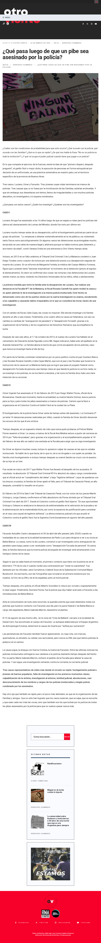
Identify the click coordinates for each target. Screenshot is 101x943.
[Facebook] (83, 24)
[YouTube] (96, 24)
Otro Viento (21, 43)
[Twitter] (87, 24)
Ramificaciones (54, 763)
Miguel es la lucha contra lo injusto (55, 791)
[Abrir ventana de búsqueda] (4, 23)
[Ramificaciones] (37, 769)
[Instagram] (91, 24)
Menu (7, 17)
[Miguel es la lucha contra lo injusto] (37, 795)
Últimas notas (40, 754)
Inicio (5, 65)
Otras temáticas (39, 781)
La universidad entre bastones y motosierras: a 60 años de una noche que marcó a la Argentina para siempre (58, 821)
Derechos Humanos (72, 43)
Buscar (67, 737)
